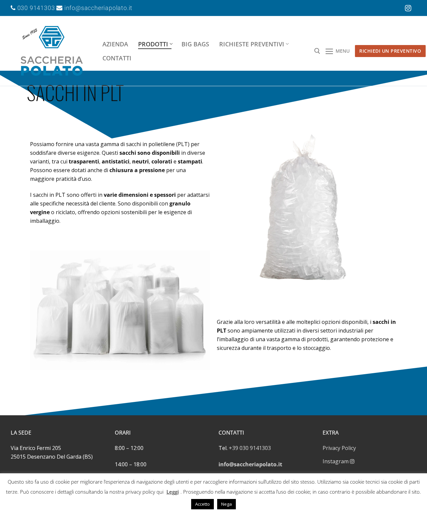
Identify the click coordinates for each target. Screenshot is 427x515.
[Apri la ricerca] (317, 51)
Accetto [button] (202, 504)
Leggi (172, 491)
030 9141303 (36, 7)
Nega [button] (226, 504)
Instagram (336, 461)
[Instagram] (408, 8)
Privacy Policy (339, 448)
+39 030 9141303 (250, 448)
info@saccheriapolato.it (97, 7)
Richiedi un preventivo (390, 51)
